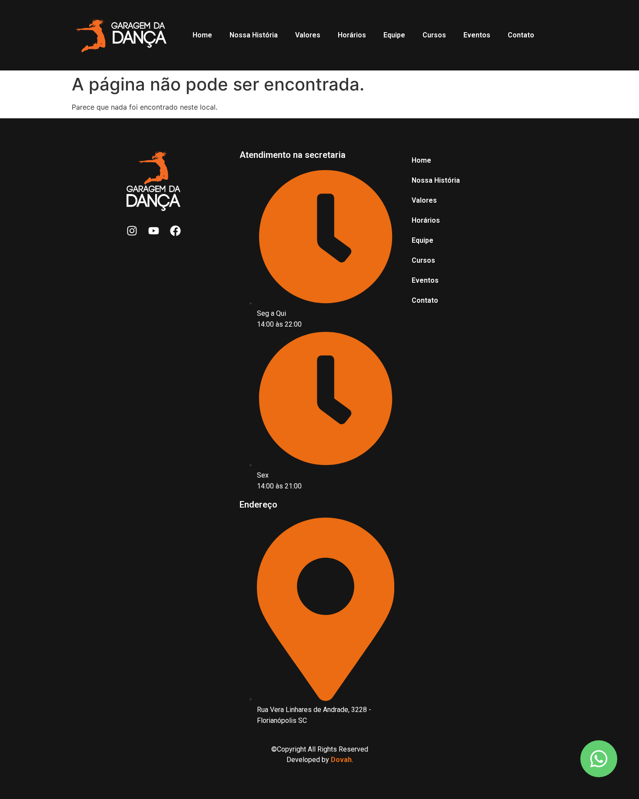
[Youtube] (153, 230)
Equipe (394, 35)
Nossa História (254, 35)
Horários (352, 35)
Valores (307, 35)
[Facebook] (175, 230)
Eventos (476, 35)
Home (202, 35)
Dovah (341, 760)
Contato (521, 35)
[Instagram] (132, 230)
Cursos (434, 35)
